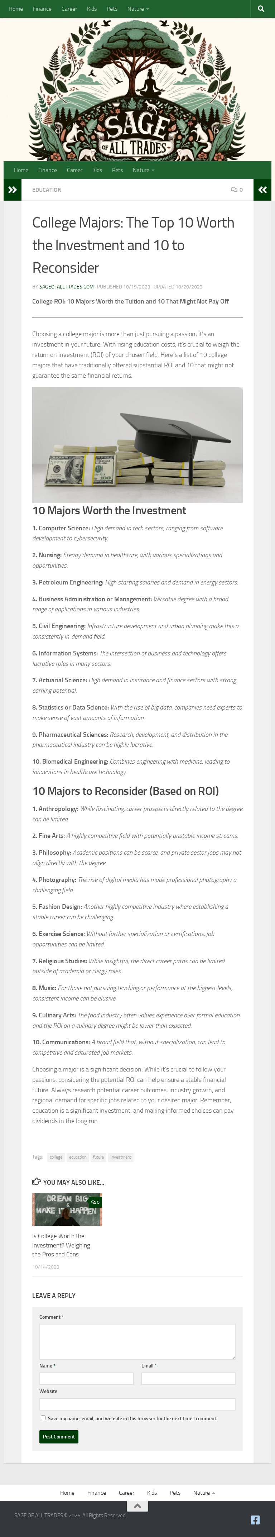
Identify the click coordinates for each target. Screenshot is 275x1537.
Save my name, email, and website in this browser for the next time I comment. (132, 1419)
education (77, 1157)
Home (16, 8)
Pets (112, 8)
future (98, 1157)
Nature (135, 8)
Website (48, 1391)
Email (149, 1366)
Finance (42, 8)
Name (47, 1366)
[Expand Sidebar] (12, 190)
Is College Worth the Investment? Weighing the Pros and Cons (61, 1245)
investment (121, 1157)
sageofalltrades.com (66, 287)
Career (69, 8)
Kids (92, 8)
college (56, 1157)
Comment (51, 1317)
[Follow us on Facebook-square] (256, 1520)
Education (47, 189)
